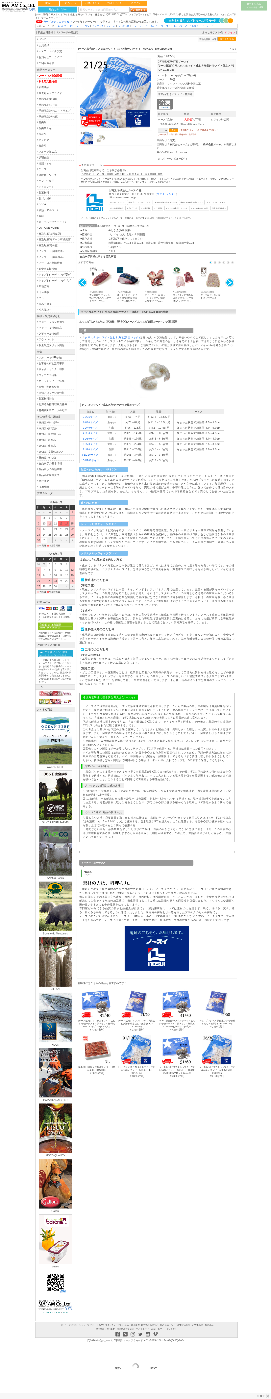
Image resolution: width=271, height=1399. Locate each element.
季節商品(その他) (48, 116)
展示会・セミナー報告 (51, 369)
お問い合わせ (92, 3)
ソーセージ (207, 26)
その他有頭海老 (116, 208)
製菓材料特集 (46, 398)
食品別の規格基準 (49, 475)
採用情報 (44, 486)
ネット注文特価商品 (50, 327)
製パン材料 (45, 198)
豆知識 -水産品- (48, 440)
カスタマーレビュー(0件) (172, 158)
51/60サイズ (90, 438)
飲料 (41, 216)
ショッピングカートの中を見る (94, 1325)
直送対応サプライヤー (51, 93)
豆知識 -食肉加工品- (50, 434)
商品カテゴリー (58, 9)
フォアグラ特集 (48, 375)
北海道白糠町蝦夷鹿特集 (53, 404)
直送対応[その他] (48, 245)
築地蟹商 (44, 286)
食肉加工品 (45, 128)
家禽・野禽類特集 (49, 386)
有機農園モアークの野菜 (53, 410)
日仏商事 (44, 292)
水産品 (42, 134)
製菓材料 (44, 192)
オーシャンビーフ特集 (51, 380)
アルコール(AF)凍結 (50, 357)
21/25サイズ (90, 417)
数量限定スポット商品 (51, 345)
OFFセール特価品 (49, 333)
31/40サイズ (90, 427)
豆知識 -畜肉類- (48, 428)
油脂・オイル (46, 163)
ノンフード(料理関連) (51, 251)
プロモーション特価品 (51, 321)
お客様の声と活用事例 (51, 363)
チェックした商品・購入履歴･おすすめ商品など (134, 1325)
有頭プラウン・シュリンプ (139, 202)
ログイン (136, 3)
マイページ (70, 3)
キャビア (62, 26)
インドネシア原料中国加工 (185, 83)
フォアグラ (97, 26)
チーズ (42, 169)
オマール (111, 26)
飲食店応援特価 (48, 268)
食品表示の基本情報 (50, 463)
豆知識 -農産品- (48, 445)
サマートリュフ (140, 26)
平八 (41, 297)
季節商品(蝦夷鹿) (48, 98)
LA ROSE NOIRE (49, 227)
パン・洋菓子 (46, 180)
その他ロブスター (117, 202)
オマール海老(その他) (199, 208)
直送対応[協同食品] (50, 233)
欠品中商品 (45, 303)
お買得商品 (197, 1325)
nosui (183, 152)
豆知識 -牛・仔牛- (49, 422)
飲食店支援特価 (48, 81)
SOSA (42, 204)
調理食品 (44, 157)
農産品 (42, 145)
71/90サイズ (90, 449)
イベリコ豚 (123, 26)
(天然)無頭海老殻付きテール (165, 202)
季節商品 (209, 1325)
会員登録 (44, 45)
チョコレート (46, 186)
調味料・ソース (48, 175)
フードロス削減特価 (50, 75)
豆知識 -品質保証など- (51, 451)
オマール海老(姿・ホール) (176, 208)
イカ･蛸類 (158, 208)
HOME (48, 3)
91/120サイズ (90, 454)
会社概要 (44, 480)
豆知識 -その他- (48, 457)
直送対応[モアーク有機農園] (55, 239)
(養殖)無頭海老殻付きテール (192, 202)
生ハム (154, 26)
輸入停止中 (45, 309)
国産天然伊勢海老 (219, 208)
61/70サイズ (90, 444)
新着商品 (44, 87)
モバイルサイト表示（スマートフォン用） (156, 1329)
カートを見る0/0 (254, 5)
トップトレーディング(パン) (55, 280)
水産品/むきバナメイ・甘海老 (175, 94)
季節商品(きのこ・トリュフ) (55, 110)
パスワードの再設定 (67, 32)
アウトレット (46, 339)
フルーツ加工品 (48, 151)
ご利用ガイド (114, 3)
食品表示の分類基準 (50, 469)
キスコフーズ (180, 26)
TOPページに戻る (68, 1325)
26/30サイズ (90, 422)
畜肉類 (42, 122)
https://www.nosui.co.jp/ (122, 197)
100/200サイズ (90, 460)
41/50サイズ (90, 433)
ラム (168, 26)
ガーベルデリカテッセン (53, 221)
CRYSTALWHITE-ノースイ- (174, 61)
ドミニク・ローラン (79, 26)
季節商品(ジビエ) (48, 104)
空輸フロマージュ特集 (51, 392)
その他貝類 (145, 208)
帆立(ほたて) (132, 208)
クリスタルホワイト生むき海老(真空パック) (112, 337)
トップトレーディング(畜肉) (55, 274)
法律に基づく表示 (125, 1329)
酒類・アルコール (49, 210)
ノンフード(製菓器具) (51, 257)
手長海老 (194, 26)
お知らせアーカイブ (50, 57)
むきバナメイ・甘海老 (216, 202)
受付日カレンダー (166, 194)
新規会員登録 (45, 32)
